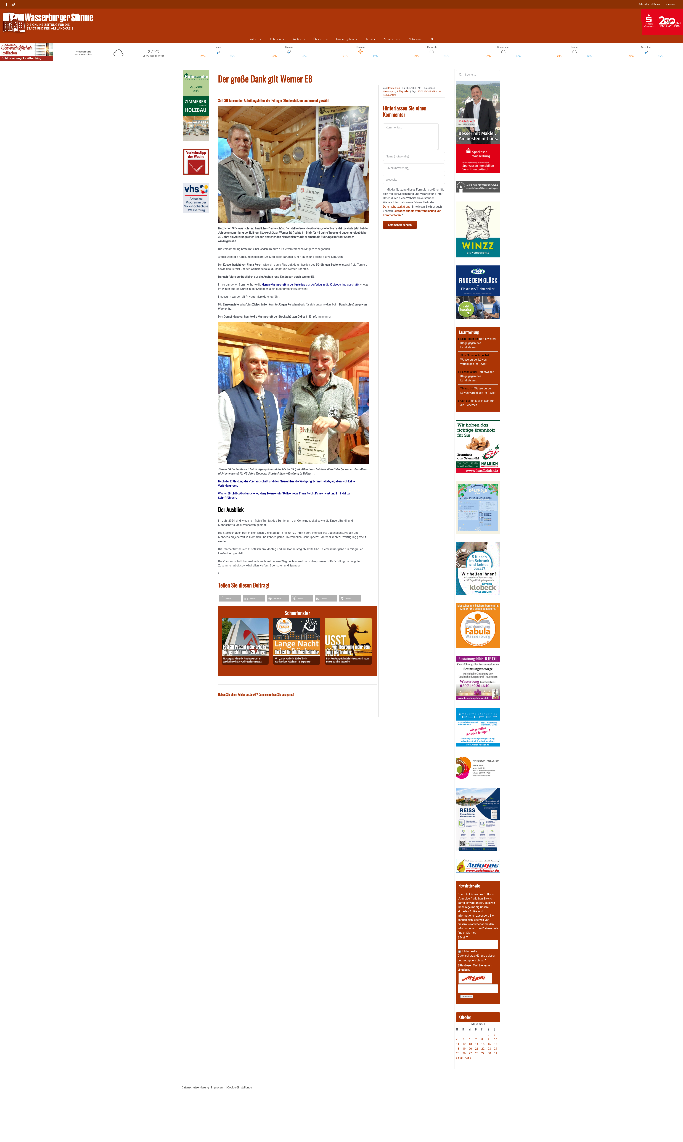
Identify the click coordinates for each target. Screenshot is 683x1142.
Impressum (218, 1087)
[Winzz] (478, 202)
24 (495, 1048)
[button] (432, 39)
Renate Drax (393, 88)
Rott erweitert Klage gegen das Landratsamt (478, 343)
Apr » (468, 1057)
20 (470, 1048)
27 (470, 1053)
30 (489, 1053)
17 (495, 1044)
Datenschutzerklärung (471, 955)
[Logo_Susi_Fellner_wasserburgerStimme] (478, 710)
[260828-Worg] (348, 619)
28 (476, 1053)
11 (457, 1044)
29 (483, 1053)
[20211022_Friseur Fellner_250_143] (478, 756)
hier (473, 932)
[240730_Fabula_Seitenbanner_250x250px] (478, 605)
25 (457, 1053)
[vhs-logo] (196, 185)
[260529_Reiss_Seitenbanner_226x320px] (478, 790)
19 (464, 1048)
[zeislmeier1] (478, 860)
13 (470, 1044)
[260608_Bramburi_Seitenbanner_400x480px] (478, 483)
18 (457, 1048)
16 (489, 1044)
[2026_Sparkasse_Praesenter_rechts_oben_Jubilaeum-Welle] (661, 10)
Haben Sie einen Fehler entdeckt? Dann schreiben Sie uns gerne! (256, 694)
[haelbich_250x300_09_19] (478, 422)
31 (495, 1053)
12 (464, 1044)
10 (495, 1039)
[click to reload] (475, 978)
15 (483, 1044)
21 (476, 1048)
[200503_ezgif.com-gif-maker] (478, 544)
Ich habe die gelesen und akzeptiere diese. (477, 956)
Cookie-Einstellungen (240, 1087)
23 (489, 1048)
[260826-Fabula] (296, 619)
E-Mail (463, 937)
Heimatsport (389, 91)
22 (483, 1048)
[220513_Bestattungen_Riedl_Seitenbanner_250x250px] (478, 657)
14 (476, 1044)
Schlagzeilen (402, 91)
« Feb (459, 1057)
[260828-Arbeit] (245, 619)
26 (464, 1053)
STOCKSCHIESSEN (427, 91)
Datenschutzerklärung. (397, 206)
